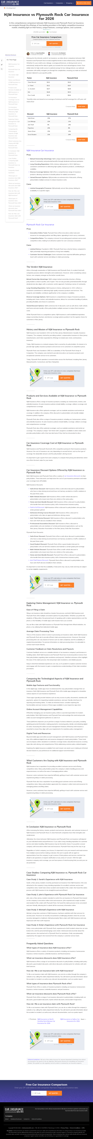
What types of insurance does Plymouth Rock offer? (14, 201)
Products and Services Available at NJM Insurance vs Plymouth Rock (14, 91)
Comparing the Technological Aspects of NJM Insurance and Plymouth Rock (13, 133)
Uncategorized (11, 8)
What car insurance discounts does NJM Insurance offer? (14, 186)
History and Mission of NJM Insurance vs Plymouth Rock (14, 82)
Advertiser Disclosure (10, 55)
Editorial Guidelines (34, 1059)
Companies (59, 3)
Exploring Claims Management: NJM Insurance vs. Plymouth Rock (14, 122)
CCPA (83, 1128)
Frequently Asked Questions (13, 171)
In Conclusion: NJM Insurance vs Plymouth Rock (13, 153)
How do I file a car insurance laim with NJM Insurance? (14, 193)
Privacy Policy (64, 1128)
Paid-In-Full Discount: (37, 507)
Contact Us (27, 1119)
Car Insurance (48, 3)
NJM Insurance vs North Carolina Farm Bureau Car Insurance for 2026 (46, 1021)
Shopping (69, 3)
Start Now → (82, 106)
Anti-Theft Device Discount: (39, 560)
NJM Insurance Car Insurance (14, 65)
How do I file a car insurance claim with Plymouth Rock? (14, 216)
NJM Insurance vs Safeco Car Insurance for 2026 (70, 1020)
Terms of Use (58, 47)
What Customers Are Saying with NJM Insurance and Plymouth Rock (14, 144)
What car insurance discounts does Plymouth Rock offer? (14, 208)
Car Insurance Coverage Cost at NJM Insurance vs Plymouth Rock (13, 101)
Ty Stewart (62, 53)
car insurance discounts (72, 476)
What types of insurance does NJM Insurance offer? (14, 178)
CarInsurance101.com (28, 1128)
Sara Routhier (40, 53)
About (6, 1119)
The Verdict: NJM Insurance (13, 76)
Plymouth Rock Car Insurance (14, 70)
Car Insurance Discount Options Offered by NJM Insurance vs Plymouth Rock (13, 111)
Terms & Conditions (75, 1128)
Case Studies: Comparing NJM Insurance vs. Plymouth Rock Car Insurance (14, 163)
